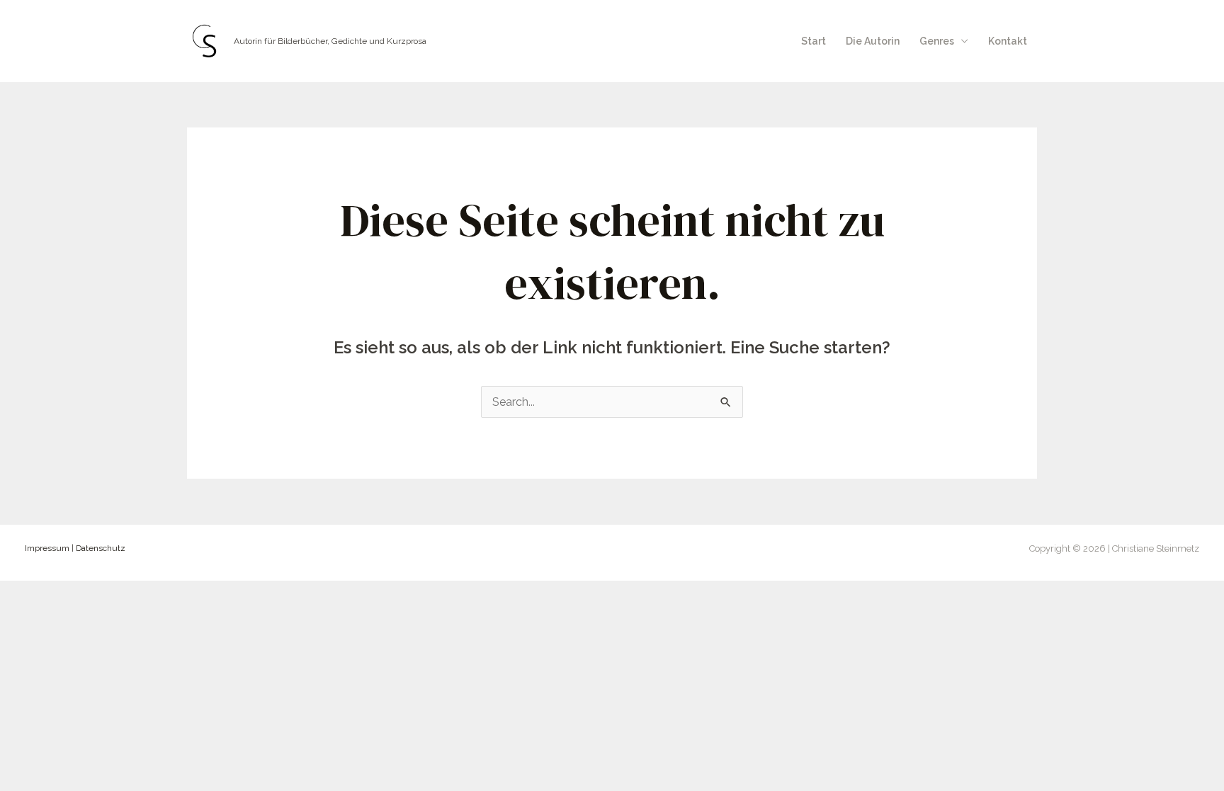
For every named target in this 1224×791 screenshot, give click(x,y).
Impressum (47, 548)
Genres (936, 41)
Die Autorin (873, 41)
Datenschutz (100, 548)
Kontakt (1007, 41)
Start (813, 41)
